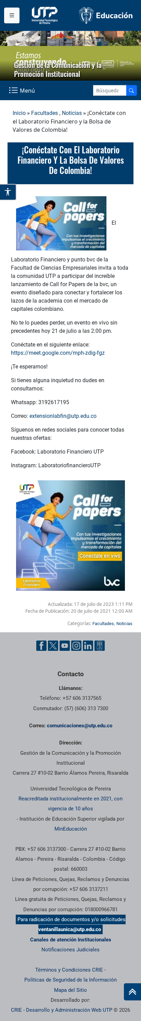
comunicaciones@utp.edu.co (79, 726)
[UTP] (45, 15)
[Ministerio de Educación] (106, 15)
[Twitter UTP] (53, 646)
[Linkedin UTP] (88, 646)
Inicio (19, 113)
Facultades (44, 113)
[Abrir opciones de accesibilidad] (8, 192)
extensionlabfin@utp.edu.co (63, 416)
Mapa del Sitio (70, 990)
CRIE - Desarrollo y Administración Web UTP (61, 1010)
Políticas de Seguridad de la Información (70, 980)
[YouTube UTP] (65, 646)
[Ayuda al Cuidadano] (99, 646)
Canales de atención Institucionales (70, 940)
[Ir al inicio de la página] (132, 992)
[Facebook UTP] (41, 646)
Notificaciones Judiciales (70, 950)
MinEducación (70, 829)
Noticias (72, 113)
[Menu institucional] (12, 15)
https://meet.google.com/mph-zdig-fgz (58, 353)
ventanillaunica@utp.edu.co (69, 929)
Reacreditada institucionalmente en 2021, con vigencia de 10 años (70, 804)
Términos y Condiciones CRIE (69, 970)
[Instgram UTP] (76, 646)
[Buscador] (131, 90)
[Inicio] (132, 991)
